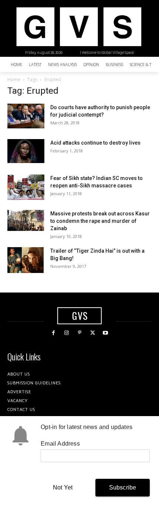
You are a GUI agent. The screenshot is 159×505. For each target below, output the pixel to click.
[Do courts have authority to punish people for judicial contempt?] (25, 116)
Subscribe (122, 487)
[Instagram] (66, 333)
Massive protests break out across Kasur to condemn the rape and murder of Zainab (100, 221)
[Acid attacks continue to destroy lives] (25, 151)
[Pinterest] (79, 333)
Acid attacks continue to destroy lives (95, 143)
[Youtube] (105, 333)
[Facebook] (53, 333)
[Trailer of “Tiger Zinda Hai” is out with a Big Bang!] (25, 260)
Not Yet (62, 487)
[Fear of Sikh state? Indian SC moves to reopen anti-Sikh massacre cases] (25, 187)
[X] (92, 333)
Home (13, 79)
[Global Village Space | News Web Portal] (78, 26)
